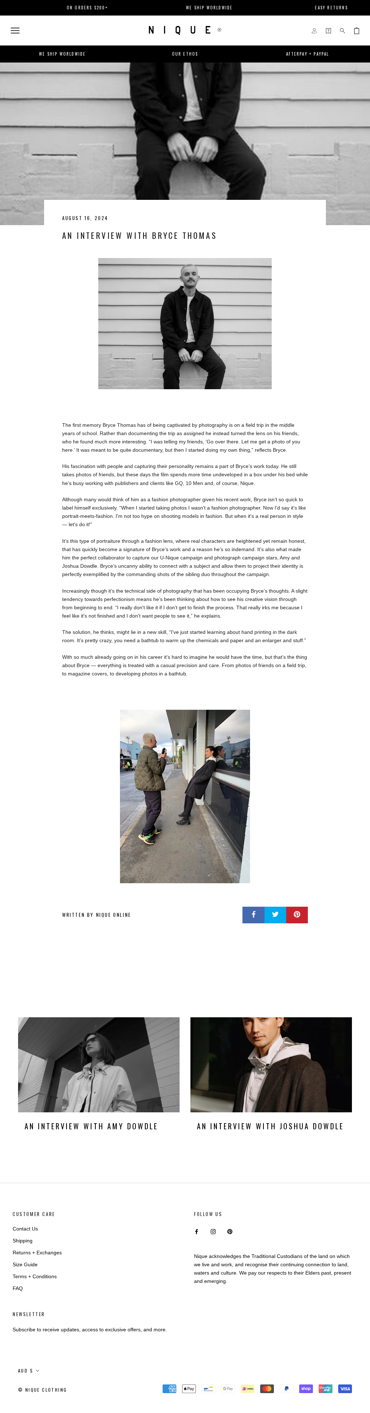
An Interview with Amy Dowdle (91, 1126)
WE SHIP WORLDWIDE (181, 7)
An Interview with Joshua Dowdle (270, 1126)
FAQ (18, 1288)
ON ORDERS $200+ (59, 7)
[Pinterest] (229, 1231)
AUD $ (25, 1370)
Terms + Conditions (35, 1276)
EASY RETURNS (303, 7)
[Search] (342, 30)
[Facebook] (196, 1231)
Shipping (23, 1241)
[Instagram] (213, 1231)
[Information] (328, 30)
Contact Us (25, 1229)
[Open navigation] (15, 30)
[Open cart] (356, 30)
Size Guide (25, 1264)
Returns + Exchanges (37, 1252)
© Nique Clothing (42, 1390)
